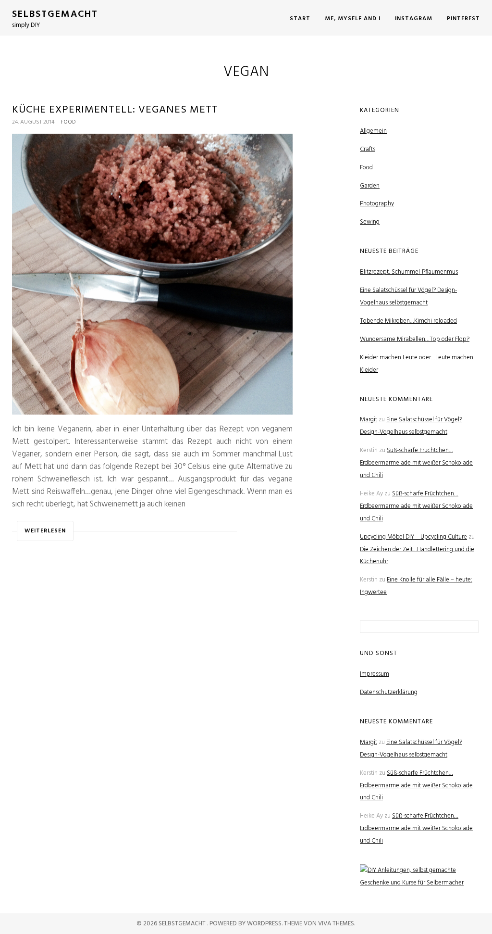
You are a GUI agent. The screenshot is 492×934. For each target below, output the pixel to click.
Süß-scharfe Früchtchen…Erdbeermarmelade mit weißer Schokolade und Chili (416, 462)
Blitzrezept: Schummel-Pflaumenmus (409, 272)
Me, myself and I (353, 19)
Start (300, 19)
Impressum (374, 674)
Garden (370, 186)
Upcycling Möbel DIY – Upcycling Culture (413, 537)
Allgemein (373, 131)
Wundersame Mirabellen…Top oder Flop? (414, 339)
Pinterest (463, 19)
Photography (377, 204)
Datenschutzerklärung (389, 692)
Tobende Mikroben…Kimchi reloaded (408, 321)
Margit (368, 420)
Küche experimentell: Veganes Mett (115, 109)
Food (68, 122)
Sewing (370, 222)
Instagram (413, 19)
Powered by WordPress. (246, 924)
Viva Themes (336, 924)
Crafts (367, 149)
